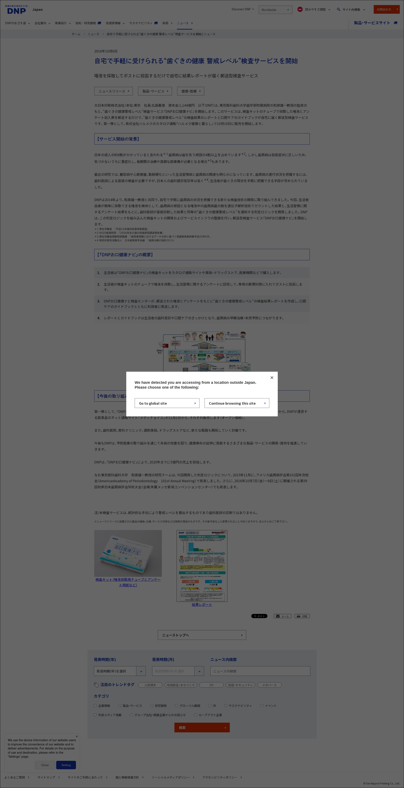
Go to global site (153, 403)
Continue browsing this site (232, 403)
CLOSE (271, 377)
